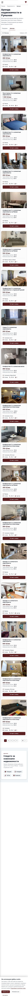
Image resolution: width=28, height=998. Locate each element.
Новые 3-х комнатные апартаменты (10, 328)
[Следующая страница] (25, 740)
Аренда (12, 28)
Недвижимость (11, 6)
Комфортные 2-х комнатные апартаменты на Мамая (12, 484)
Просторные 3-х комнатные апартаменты (12, 94)
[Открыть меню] (2, 2)
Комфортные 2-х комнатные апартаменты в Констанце (12, 406)
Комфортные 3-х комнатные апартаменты (12, 55)
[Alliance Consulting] (26, 2)
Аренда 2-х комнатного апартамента (10, 562)
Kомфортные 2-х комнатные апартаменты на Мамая (12, 250)
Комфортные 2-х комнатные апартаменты (12, 640)
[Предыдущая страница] (2, 740)
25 (22, 740)
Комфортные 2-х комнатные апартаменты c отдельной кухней (13, 289)
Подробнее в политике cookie (18, 988)
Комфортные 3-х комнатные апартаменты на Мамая (12, 211)
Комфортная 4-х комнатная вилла (13, 366)
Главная (3, 6)
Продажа (4, 28)
